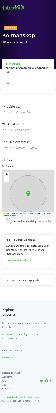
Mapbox (15, 215)
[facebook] (46, 381)
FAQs (5, 380)
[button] (28, 194)
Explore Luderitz (8, 312)
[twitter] (41, 381)
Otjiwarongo (8, 357)
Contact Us (8, 388)
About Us (7, 376)
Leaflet (8, 213)
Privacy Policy (33, 396)
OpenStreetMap (27, 213)
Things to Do (28, 334)
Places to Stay (9, 334)
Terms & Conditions (12, 396)
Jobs (4, 384)
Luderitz (24, 42)
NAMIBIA (11, 42)
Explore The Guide (11, 372)
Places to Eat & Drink (13, 338)
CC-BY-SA (47, 213)
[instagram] (51, 381)
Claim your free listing (17, 260)
